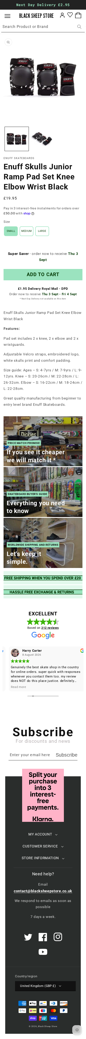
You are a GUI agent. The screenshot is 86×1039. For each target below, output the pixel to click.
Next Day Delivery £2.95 (43, 4)
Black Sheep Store (47, 1026)
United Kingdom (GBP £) (38, 986)
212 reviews (50, 627)
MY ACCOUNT (40, 834)
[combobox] (43, 26)
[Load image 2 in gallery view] (43, 139)
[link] (43, 577)
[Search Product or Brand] (79, 26)
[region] (43, 5)
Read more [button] (14, 687)
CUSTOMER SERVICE (40, 846)
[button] (11, 16)
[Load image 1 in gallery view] (17, 139)
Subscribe (66, 755)
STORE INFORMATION (40, 858)
